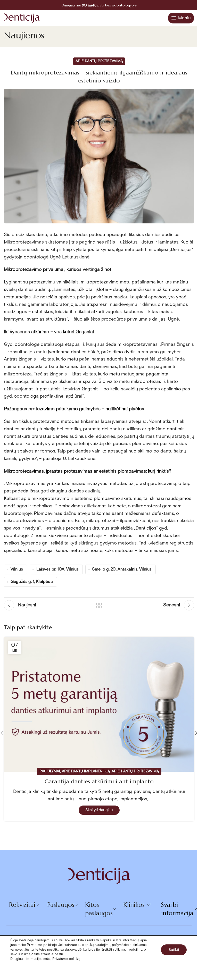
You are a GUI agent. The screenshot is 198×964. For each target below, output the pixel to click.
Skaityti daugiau (99, 810)
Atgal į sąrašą (99, 605)
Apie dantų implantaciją (86, 771)
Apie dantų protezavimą (99, 60)
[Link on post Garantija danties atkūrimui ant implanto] (99, 704)
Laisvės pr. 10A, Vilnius (57, 569)
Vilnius (17, 569)
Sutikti (174, 950)
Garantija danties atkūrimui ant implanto (99, 781)
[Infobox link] (99, 5)
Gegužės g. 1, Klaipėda (32, 581)
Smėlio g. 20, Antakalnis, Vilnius (122, 569)
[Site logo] (22, 18)
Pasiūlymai (49, 771)
